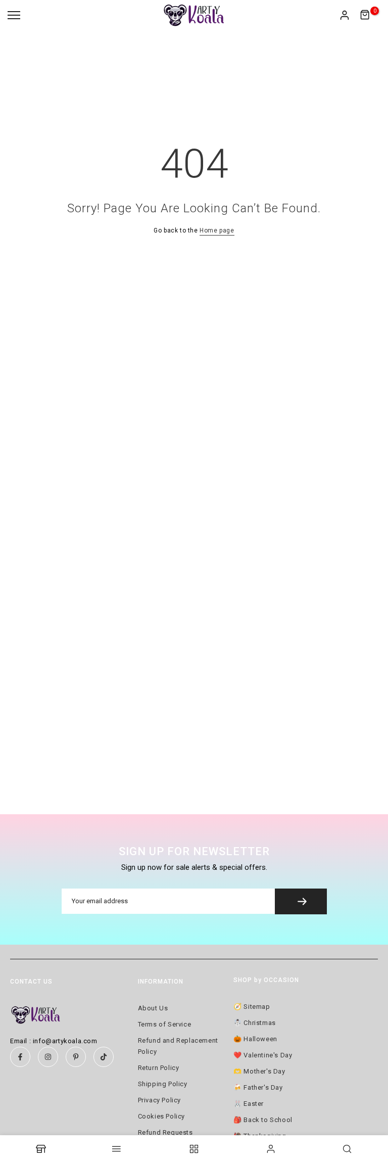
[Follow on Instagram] (48, 1057)
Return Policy (158, 1068)
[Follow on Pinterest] (76, 1057)
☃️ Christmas (254, 1023)
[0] (365, 15)
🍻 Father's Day (257, 1087)
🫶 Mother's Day (259, 1071)
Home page (217, 230)
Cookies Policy (161, 1116)
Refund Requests (165, 1132)
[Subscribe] (301, 901)
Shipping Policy (162, 1084)
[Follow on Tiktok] (103, 1057)
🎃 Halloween (255, 1039)
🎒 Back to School (263, 1120)
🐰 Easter (248, 1103)
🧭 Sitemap (251, 1006)
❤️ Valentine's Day (262, 1055)
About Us (153, 1008)
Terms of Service (164, 1024)
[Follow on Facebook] (20, 1057)
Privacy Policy (159, 1100)
